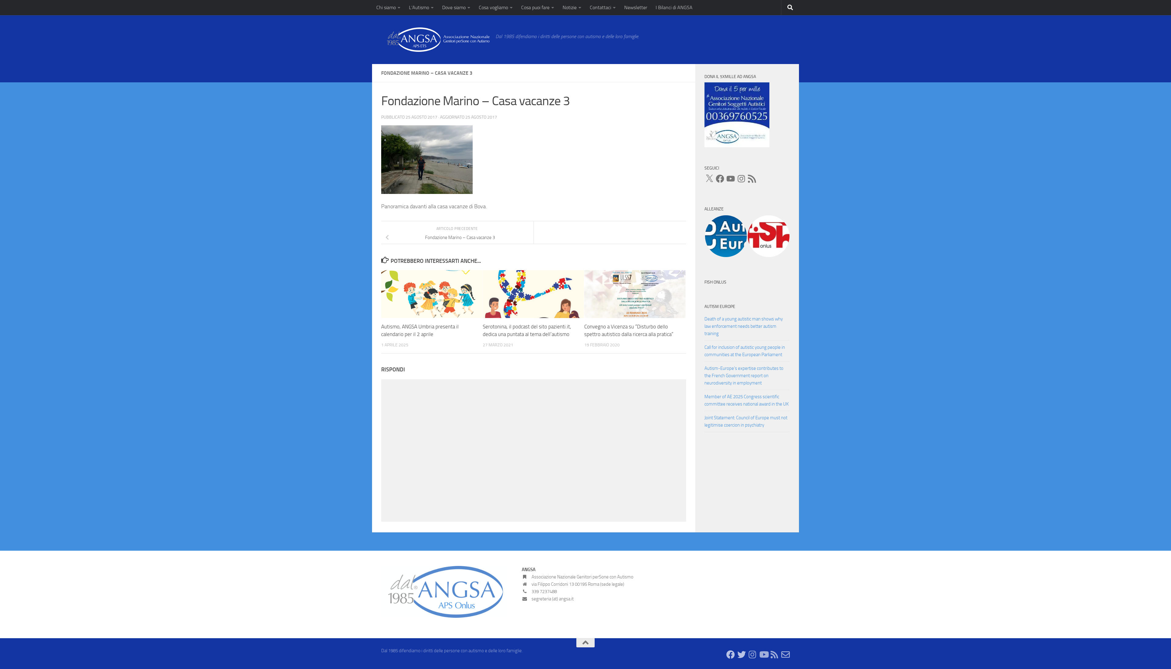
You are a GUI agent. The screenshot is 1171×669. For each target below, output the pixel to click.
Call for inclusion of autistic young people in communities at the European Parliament (744, 351)
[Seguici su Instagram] (752, 654)
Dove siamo (454, 7)
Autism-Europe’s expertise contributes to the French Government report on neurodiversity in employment (743, 376)
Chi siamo (386, 7)
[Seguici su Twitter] (741, 654)
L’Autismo (419, 7)
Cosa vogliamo (493, 7)
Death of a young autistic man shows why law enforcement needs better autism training (743, 326)
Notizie (570, 7)
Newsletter (635, 7)
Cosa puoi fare (535, 7)
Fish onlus (715, 282)
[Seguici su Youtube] (763, 654)
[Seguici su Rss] (774, 654)
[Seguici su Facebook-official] (730, 654)
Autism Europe (719, 306)
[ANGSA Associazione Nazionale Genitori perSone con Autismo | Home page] (435, 39)
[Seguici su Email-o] (785, 654)
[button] (725, 236)
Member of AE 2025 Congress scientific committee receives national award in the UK (746, 400)
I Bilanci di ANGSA (674, 7)
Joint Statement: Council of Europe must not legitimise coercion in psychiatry (745, 421)
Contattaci (600, 7)
